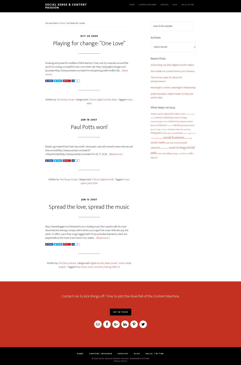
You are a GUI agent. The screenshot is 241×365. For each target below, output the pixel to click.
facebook (154, 125)
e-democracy (173, 121)
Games (176, 125)
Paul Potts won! (89, 127)
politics (170, 133)
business (182, 113)
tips (179, 154)
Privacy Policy (120, 361)
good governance (188, 125)
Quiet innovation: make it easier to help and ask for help (172, 96)
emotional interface (186, 121)
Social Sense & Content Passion (66, 6)
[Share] (73, 81)
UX (187, 153)
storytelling (166, 153)
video (89, 103)
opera (84, 183)
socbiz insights (188, 133)
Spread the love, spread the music (89, 207)
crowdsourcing (156, 121)
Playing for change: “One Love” (89, 43)
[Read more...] (116, 154)
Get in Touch (120, 312)
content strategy (180, 117)
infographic (164, 129)
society (159, 153)
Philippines (156, 133)
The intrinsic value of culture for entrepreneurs (166, 79)
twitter (183, 153)
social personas (164, 148)
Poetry (164, 133)
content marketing (163, 118)
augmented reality (171, 114)
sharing (107, 267)
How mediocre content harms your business (173, 71)
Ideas (114, 100)
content (188, 114)
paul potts (92, 183)
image (159, 129)
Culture (92, 100)
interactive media (174, 129)
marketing (187, 129)
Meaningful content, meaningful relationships (173, 87)
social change (188, 138)
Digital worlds (104, 100)
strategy (174, 153)
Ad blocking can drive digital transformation (172, 65)
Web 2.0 (116, 267)
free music (81, 267)
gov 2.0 (153, 129)
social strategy (177, 147)
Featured (162, 125)
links (181, 129)
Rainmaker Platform (139, 358)
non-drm (98, 267)
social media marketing (173, 142)
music (130, 100)
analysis (154, 114)
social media (158, 142)
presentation (177, 133)
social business (173, 137)
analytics (160, 113)
